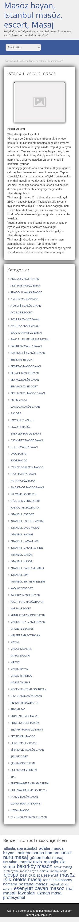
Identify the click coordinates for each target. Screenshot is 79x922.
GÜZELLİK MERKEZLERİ (25, 500)
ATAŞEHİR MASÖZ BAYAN (26, 305)
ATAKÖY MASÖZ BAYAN (25, 299)
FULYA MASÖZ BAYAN (23, 494)
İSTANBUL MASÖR (22, 554)
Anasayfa (10, 61)
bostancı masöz (33, 884)
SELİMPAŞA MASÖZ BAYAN (27, 729)
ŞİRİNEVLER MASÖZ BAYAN (27, 749)
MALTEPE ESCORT (22, 628)
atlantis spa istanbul (20, 848)
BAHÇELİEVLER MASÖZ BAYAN (29, 339)
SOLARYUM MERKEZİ (24, 770)
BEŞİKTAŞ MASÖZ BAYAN (26, 366)
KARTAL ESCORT (21, 608)
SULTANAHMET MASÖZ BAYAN (29, 790)
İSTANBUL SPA (19, 574)
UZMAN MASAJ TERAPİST (26, 803)
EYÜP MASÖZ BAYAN (23, 474)
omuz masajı (63, 867)
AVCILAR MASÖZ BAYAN (25, 319)
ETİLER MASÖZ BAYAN (24, 447)
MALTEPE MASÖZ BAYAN (25, 635)
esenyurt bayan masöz (39, 888)
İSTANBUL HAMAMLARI (25, 541)
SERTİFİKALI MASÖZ (23, 736)
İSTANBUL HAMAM (22, 534)
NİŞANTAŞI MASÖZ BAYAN (26, 696)
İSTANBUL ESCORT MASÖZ (27, 521)
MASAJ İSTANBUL (21, 648)
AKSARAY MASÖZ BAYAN (26, 285)
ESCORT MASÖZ (21, 426)
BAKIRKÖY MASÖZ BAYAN (26, 346)
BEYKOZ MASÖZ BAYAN (25, 379)
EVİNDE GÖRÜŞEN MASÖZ (27, 467)
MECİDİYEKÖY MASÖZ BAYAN (28, 689)
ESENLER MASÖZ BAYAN (26, 433)
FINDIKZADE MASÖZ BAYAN (27, 487)
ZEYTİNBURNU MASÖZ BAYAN (29, 817)
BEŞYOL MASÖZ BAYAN (25, 373)
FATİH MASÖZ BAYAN (23, 480)
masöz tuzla (30, 862)
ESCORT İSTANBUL (22, 420)
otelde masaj (27, 879)
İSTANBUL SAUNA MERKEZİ (27, 568)
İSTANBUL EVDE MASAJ (25, 527)
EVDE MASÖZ (19, 460)
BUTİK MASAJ (19, 400)
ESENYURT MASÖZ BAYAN (27, 440)
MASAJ (15, 642)
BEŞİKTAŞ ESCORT (22, 359)
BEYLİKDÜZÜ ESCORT (24, 386)
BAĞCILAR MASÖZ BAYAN (26, 332)
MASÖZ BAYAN (19, 669)
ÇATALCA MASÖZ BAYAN (25, 406)
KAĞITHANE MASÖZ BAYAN (27, 601)
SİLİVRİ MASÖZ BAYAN (24, 743)
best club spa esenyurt (39, 875)
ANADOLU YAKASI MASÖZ (26, 292)
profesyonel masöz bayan (21, 871)
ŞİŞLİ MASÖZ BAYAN (23, 763)
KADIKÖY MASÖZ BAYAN (25, 595)
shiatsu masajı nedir (53, 871)
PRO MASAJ (18, 709)
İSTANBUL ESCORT (22, 514)
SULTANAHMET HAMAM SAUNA (30, 783)
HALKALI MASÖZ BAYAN (25, 507)
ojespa (11, 875)
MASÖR (15, 662)
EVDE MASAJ (19, 453)
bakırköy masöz (34, 866)
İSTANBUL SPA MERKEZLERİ (28, 581)
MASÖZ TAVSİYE (20, 682)
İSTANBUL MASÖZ (21, 561)
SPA (13, 776)
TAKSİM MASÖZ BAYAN (24, 796)
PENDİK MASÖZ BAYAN (24, 702)
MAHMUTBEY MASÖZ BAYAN (28, 622)
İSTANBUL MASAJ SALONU (27, 548)
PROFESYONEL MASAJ (25, 716)
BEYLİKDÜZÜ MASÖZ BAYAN (28, 393)
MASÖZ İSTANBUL (21, 675)
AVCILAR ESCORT (21, 312)
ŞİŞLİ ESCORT (19, 756)
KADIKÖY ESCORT (22, 588)
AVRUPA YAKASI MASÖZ (25, 326)
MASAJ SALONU (20, 655)
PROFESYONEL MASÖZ (25, 722)
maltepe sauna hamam (37, 853)
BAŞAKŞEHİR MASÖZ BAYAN (28, 352)
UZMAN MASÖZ (20, 810)
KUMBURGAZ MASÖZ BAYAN (28, 615)
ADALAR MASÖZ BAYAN (25, 278)
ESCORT (16, 413)
